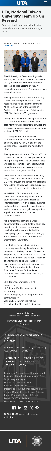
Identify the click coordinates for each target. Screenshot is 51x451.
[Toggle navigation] (45, 2)
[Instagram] (25, 407)
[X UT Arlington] (31, 407)
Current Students (31, 315)
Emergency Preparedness (16, 373)
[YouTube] (37, 407)
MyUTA (22, 365)
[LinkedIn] (19, 407)
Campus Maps (13, 361)
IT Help (10, 365)
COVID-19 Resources (28, 401)
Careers (29, 361)
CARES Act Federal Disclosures (17, 400)
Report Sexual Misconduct (16, 387)
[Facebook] (14, 407)
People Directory (34, 358)
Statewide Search (20, 395)
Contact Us (12, 358)
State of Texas (20, 392)
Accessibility (19, 382)
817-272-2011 (11, 341)
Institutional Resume (28, 388)
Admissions (14, 315)
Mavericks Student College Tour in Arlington (24, 322)
